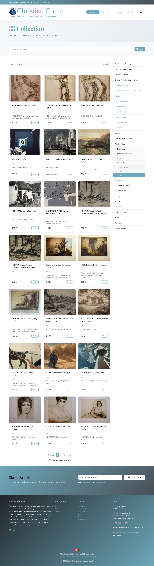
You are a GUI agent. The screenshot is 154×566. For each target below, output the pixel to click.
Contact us (82, 519)
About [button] (118, 12)
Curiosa (117, 196)
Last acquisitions (121, 117)
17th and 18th (123, 167)
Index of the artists (121, 112)
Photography (119, 180)
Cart (132, 12)
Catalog (58, 509)
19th (120, 171)
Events (80, 517)
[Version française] (141, 12)
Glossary (81, 511)
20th (120, 175)
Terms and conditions (86, 509)
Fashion (117, 96)
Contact (58, 511)
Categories (93, 12)
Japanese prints (85, 483)
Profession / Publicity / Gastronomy (128, 91)
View (36, 122)
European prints (100, 483)
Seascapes (118, 223)
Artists (106, 12)
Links (80, 514)
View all (105, 64)
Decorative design (121, 101)
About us (81, 506)
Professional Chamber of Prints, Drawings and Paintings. (77, 557)
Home (80, 12)
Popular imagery (121, 122)
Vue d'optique (120, 107)
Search (140, 49)
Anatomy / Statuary (122, 85)
